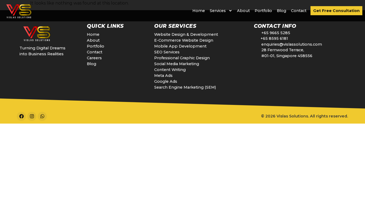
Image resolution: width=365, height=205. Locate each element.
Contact (298, 10)
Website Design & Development (186, 34)
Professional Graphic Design (182, 58)
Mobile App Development (180, 46)
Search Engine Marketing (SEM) (185, 87)
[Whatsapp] (42, 116)
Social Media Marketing (176, 63)
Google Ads (165, 81)
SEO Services (167, 52)
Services (218, 10)
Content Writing (170, 69)
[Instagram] (31, 116)
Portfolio (263, 10)
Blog (281, 10)
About (243, 10)
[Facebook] (21, 116)
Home (198, 10)
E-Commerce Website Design (183, 40)
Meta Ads (163, 75)
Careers (94, 58)
